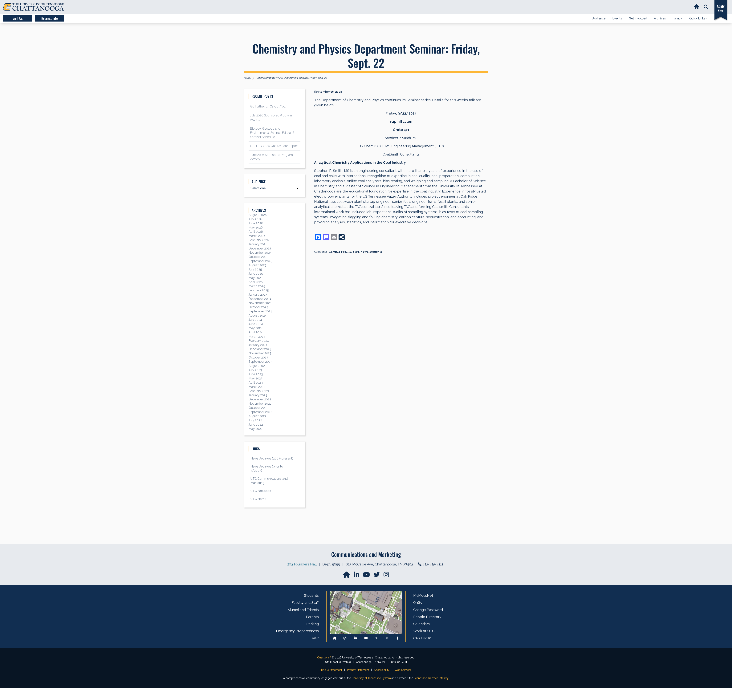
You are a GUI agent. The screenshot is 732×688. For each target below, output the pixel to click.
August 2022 (257, 416)
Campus (334, 251)
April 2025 (256, 282)
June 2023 (256, 374)
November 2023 (260, 353)
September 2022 (260, 412)
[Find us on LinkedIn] (357, 576)
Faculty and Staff (305, 603)
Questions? (324, 657)
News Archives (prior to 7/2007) (266, 468)
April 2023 (256, 382)
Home (247, 77)
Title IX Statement (331, 669)
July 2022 (255, 420)
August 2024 (258, 315)
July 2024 (255, 320)
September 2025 (260, 261)
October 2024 (258, 307)
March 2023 (257, 387)
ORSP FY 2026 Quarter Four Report (274, 146)
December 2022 (260, 399)
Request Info (49, 18)
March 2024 (257, 336)
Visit (315, 638)
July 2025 (255, 269)
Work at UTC (423, 631)
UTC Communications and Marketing (269, 481)
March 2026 (257, 236)
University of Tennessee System (371, 678)
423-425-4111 (432, 564)
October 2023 (258, 357)
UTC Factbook (260, 491)
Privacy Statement (358, 669)
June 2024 (256, 324)
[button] (706, 7)
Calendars (421, 624)
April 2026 (256, 231)
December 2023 (260, 349)
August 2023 (257, 366)
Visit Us (17, 18)
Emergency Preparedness (297, 631)
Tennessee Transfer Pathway (431, 678)
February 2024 (259, 340)
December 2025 (260, 248)
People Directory (427, 617)
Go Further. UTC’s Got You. (268, 106)
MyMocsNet (423, 595)
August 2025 (257, 265)
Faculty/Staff (350, 251)
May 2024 (256, 328)
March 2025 (257, 286)
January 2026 (258, 244)
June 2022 (256, 424)
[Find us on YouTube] (367, 576)
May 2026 (256, 227)
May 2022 (255, 429)
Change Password (428, 610)
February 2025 (259, 290)
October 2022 (258, 408)
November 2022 (260, 403)
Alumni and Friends (303, 610)
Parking (312, 624)
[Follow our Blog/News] (345, 638)
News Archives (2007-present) (271, 458)
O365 (417, 603)
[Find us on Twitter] (377, 576)
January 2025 (258, 294)
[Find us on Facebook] (397, 638)
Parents (312, 617)
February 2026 (259, 240)
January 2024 (258, 345)
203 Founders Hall (301, 564)
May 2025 (255, 278)
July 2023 (255, 370)
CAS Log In (422, 638)
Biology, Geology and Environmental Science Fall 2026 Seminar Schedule (272, 133)
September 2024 (260, 311)
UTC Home (258, 499)
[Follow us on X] (376, 638)
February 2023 (259, 391)
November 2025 (260, 252)
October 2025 (258, 257)
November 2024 (260, 303)
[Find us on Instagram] (386, 576)
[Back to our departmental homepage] (334, 638)
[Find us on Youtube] (366, 638)
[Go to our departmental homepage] (347, 576)
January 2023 (258, 395)
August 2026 (258, 215)
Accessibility (381, 669)
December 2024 (260, 299)
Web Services (403, 669)
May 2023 (255, 378)
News (364, 251)
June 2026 (256, 223)
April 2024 (256, 332)
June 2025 (256, 273)
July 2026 (255, 219)
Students (375, 251)
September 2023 (260, 361)
